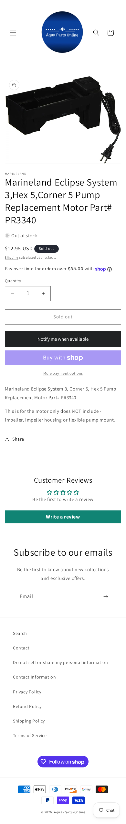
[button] (13, 33)
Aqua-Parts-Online (69, 812)
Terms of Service (30, 735)
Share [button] (18, 439)
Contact (21, 648)
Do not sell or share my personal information (60, 662)
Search (20, 633)
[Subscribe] (106, 596)
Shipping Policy (29, 721)
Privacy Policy (27, 692)
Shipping (11, 257)
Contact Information (34, 677)
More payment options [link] (63, 373)
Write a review (63, 516)
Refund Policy (27, 706)
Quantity (13, 281)
